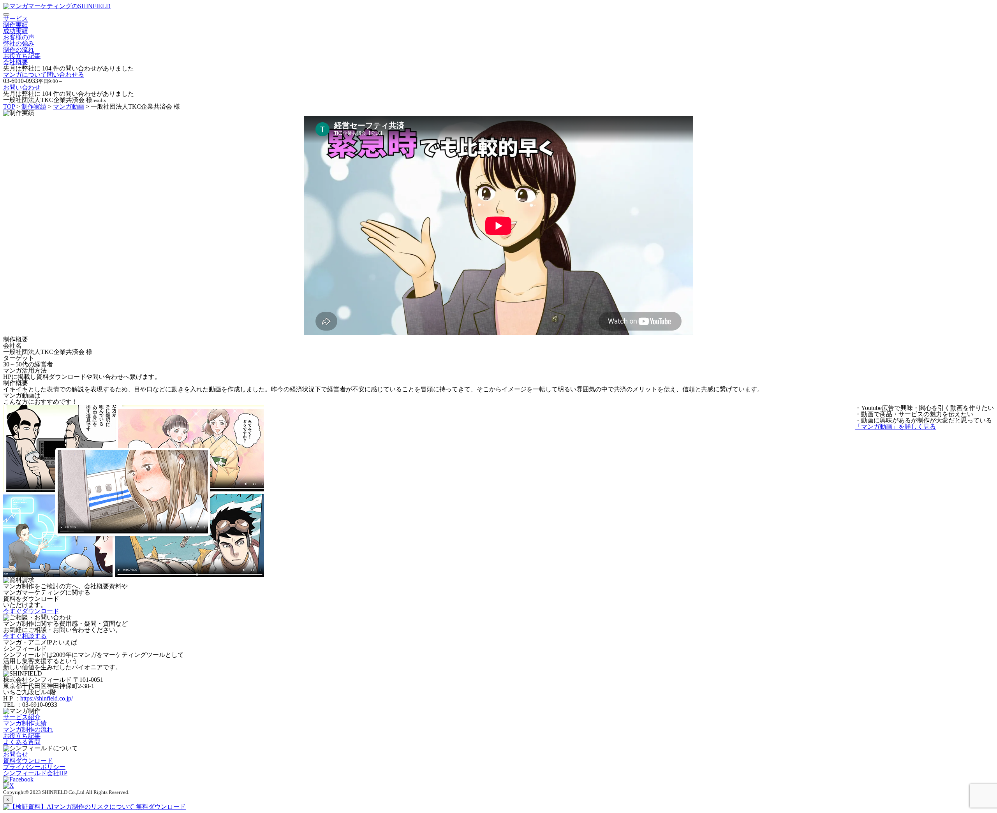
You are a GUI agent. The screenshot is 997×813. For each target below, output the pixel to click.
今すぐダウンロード (31, 611)
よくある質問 (22, 742)
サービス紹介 (22, 717)
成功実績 (15, 31)
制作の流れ (18, 49)
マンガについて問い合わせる (43, 74)
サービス (15, 18)
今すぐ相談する (25, 636)
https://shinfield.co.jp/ (46, 698)
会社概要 (15, 62)
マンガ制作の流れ (28, 729)
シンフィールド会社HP (35, 773)
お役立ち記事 (22, 56)
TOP (9, 106)
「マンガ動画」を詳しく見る (895, 426)
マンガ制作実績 (25, 723)
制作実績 (15, 24)
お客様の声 (18, 37)
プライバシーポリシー (34, 767)
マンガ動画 (68, 106)
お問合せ (15, 754)
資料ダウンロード (28, 760)
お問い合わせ (22, 87)
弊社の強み (18, 43)
